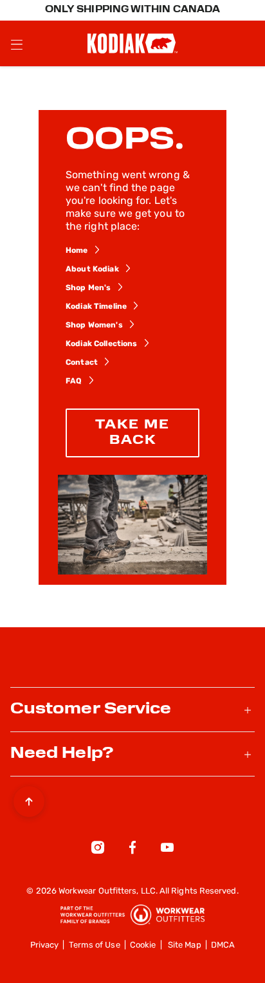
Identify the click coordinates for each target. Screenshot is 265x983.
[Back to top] (29, 798)
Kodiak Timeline (96, 307)
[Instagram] (97, 849)
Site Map (184, 945)
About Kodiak (92, 269)
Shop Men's (88, 288)
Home (77, 251)
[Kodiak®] (132, 43)
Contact (82, 363)
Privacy (44, 945)
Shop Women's (94, 325)
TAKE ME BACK (132, 433)
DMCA (223, 945)
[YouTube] (167, 849)
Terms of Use (94, 945)
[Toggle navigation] (16, 43)
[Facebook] (132, 849)
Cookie (143, 945)
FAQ (74, 381)
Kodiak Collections (102, 344)
